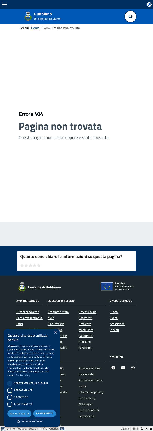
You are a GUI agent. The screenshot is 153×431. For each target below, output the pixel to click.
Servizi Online (87, 312)
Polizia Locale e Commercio (57, 338)
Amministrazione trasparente (89, 371)
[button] (31, 422)
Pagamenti (85, 318)
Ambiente (85, 323)
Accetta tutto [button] (19, 413)
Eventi (114, 318)
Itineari (114, 329)
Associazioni (117, 323)
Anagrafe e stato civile (58, 315)
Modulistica (86, 329)
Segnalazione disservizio (56, 377)
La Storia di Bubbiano (86, 338)
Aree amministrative (29, 318)
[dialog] (32, 378)
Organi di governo (27, 312)
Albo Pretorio (56, 323)
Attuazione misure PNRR (90, 383)
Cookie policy (87, 398)
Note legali (85, 404)
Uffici (19, 323)
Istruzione (85, 347)
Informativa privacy (91, 392)
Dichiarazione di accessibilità (89, 413)
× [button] (55, 332)
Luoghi (114, 312)
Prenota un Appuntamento (57, 389)
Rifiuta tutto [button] (44, 413)
